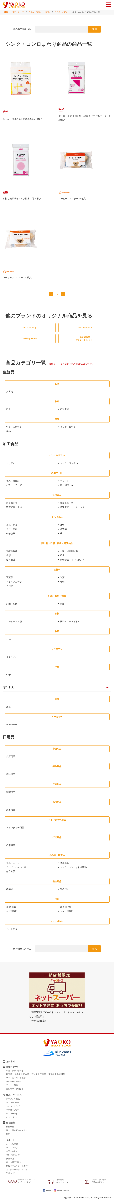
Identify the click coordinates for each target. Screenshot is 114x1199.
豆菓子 (9, 577)
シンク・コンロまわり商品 (73, 867)
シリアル (10, 463)
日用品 (47, 12)
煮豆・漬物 (11, 529)
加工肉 (9, 391)
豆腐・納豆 (11, 525)
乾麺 (62, 604)
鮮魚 (8, 409)
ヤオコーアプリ (13, 1110)
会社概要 (10, 1126)
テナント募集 (12, 1085)
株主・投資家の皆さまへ (17, 1130)
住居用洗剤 (65, 907)
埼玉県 (9, 1074)
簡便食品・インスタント (72, 559)
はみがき (64, 889)
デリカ (9, 688)
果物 (8, 431)
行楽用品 (10, 845)
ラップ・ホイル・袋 (16, 867)
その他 (9, 586)
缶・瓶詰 (10, 559)
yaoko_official (63, 1190)
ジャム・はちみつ (69, 463)
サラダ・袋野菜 (68, 427)
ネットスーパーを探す (16, 1078)
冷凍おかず (11, 503)
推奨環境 (10, 1158)
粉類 (8, 555)
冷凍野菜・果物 (14, 507)
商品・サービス (18, 12)
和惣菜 (63, 529)
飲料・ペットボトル (70, 621)
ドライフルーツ (14, 582)
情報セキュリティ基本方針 (17, 1166)
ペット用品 (11, 929)
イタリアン (11, 657)
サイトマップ (12, 1148)
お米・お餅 (11, 604)
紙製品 (9, 889)
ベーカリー (11, 724)
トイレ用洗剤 (66, 911)
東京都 (51, 1074)
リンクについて (13, 1155)
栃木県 (26, 1074)
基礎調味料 (11, 551)
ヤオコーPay (11, 1113)
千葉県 (43, 1074)
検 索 (94, 29)
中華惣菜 (10, 533)
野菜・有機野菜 (14, 427)
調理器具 (64, 863)
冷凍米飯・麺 (66, 503)
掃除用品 (10, 774)
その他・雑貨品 (61, 12)
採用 (8, 1134)
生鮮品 (8, 372)
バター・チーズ (14, 485)
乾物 (62, 555)
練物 (62, 525)
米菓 (62, 577)
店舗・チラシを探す (15, 1070)
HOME (5, 12)
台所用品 (10, 756)
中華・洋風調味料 (69, 551)
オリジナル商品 (13, 1099)
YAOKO (49, 1190)
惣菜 (8, 707)
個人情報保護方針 (14, 1162)
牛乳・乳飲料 (13, 481)
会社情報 (10, 1122)
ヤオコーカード (13, 1102)
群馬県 (17, 1074)
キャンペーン (12, 1117)
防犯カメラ (11, 1173)
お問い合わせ (12, 1151)
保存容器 (10, 871)
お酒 (8, 639)
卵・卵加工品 (66, 485)
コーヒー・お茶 (14, 621)
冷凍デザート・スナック (72, 507)
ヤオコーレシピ (13, 1106)
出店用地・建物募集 (15, 1089)
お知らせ (10, 1061)
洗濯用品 (10, 792)
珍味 (62, 582)
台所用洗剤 (11, 911)
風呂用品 (10, 810)
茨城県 (34, 1074)
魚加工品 (64, 409)
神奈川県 (61, 1074)
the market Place (13, 1081)
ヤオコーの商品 (35, 12)
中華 (8, 674)
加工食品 (10, 444)
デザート (64, 481)
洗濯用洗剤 (11, 907)
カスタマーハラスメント (17, 1169)
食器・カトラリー (15, 863)
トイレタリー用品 (15, 827)
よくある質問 (12, 1144)
